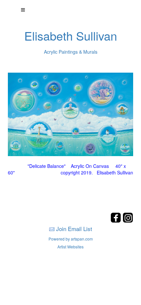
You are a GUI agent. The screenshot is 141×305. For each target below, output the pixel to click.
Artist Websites (70, 246)
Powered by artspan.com (71, 239)
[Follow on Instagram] (128, 221)
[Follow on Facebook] (117, 221)
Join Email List (74, 228)
